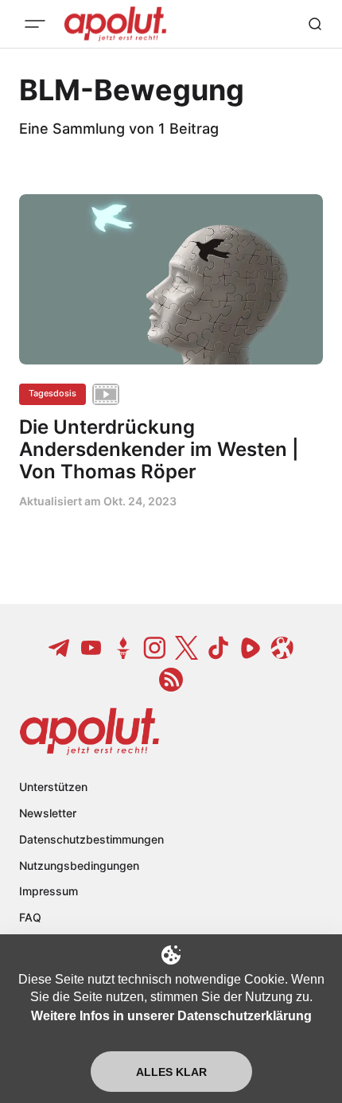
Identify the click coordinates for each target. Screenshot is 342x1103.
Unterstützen (53, 786)
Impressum (48, 891)
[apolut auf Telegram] (60, 648)
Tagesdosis (52, 393)
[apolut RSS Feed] (171, 680)
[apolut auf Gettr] (123, 648)
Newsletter (47, 813)
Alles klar (171, 1072)
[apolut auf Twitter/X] (187, 648)
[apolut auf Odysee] (282, 648)
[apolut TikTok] (219, 648)
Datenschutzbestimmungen (91, 839)
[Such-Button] (315, 24)
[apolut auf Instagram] (155, 648)
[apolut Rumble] (250, 648)
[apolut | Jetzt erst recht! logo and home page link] (89, 731)
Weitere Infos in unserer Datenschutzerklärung (171, 1016)
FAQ (30, 917)
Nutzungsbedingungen (79, 865)
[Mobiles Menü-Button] (35, 24)
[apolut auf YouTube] (91, 648)
